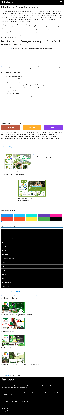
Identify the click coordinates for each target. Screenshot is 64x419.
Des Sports (5, 251)
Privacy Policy (5, 410)
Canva (53, 127)
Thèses (4, 262)
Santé (4, 270)
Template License (6, 408)
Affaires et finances (8, 258)
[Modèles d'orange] (20, 219)
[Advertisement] (32, 56)
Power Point (10, 127)
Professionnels (6, 282)
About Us (4, 411)
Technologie (5, 286)
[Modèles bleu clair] (20, 215)
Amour (4, 235)
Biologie (4, 243)
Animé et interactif (7, 239)
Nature (4, 278)
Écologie (4, 146)
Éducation (5, 254)
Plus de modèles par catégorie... (11, 291)
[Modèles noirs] (57, 219)
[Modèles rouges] (8, 219)
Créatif (4, 247)
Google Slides (32, 127)
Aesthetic (5, 231)
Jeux (3, 266)
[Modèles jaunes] (33, 219)
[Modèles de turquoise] (33, 215)
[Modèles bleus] (8, 215)
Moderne (5, 274)
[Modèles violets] (45, 215)
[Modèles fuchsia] (57, 215)
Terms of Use (5, 407)
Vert (10, 146)
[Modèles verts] (45, 219)
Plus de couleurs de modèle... (10, 222)
